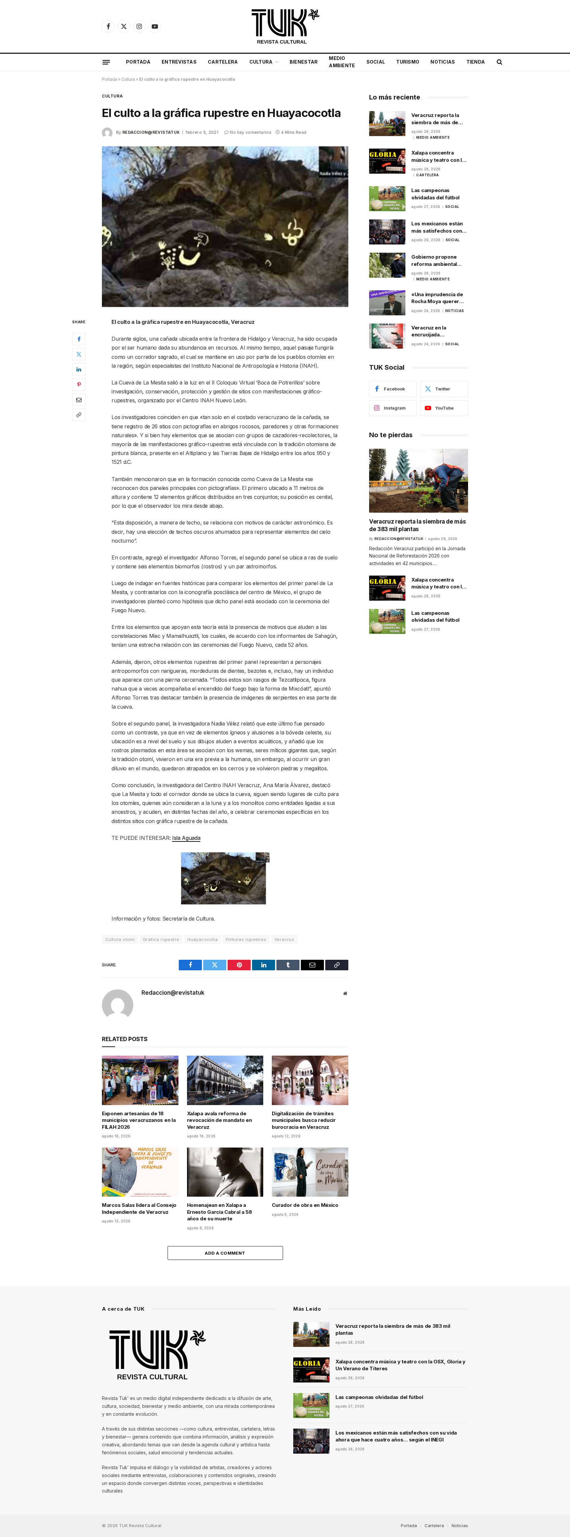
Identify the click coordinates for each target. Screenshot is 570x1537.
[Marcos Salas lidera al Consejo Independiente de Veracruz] (140, 1172)
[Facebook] (78, 339)
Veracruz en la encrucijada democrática (428, 331)
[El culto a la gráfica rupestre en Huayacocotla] (225, 226)
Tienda (475, 62)
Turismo (407, 62)
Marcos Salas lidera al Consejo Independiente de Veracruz (139, 1208)
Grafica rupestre (161, 939)
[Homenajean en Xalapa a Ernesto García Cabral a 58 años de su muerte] (225, 1172)
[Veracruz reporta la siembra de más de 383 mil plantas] (387, 123)
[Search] (498, 62)
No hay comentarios (250, 132)
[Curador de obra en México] (310, 1172)
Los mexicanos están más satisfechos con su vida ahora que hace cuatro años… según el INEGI (439, 227)
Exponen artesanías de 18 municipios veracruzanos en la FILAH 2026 (138, 1120)
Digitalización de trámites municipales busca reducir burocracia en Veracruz (304, 1120)
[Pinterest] (78, 384)
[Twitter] (78, 354)
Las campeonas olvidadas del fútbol (435, 193)
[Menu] (106, 62)
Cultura (261, 62)
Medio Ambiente (342, 61)
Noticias (442, 62)
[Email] (78, 399)
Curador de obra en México (305, 1205)
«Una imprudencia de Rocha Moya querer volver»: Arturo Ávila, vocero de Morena (437, 298)
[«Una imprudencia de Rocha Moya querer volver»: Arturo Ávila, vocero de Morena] (387, 302)
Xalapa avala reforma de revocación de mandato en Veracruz (219, 1120)
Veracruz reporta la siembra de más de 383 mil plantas (435, 119)
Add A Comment (225, 1253)
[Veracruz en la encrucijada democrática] (387, 336)
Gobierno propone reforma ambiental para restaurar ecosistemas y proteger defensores (437, 261)
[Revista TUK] (284, 26)
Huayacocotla (202, 939)
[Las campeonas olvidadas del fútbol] (387, 198)
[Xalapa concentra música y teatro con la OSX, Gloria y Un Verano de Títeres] (387, 161)
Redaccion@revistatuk (151, 132)
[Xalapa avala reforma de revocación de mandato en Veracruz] (225, 1080)
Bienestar (304, 62)
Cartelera (223, 62)
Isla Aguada (186, 838)
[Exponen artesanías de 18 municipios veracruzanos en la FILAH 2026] (140, 1080)
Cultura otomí (120, 939)
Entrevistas (179, 62)
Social (375, 62)
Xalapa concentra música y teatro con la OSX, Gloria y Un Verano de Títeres (437, 156)
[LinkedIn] (78, 369)
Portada (138, 62)
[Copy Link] (78, 415)
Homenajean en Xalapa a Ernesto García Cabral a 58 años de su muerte (219, 1212)
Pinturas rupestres (246, 939)
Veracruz (284, 939)
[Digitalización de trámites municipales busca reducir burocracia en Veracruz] (310, 1080)
